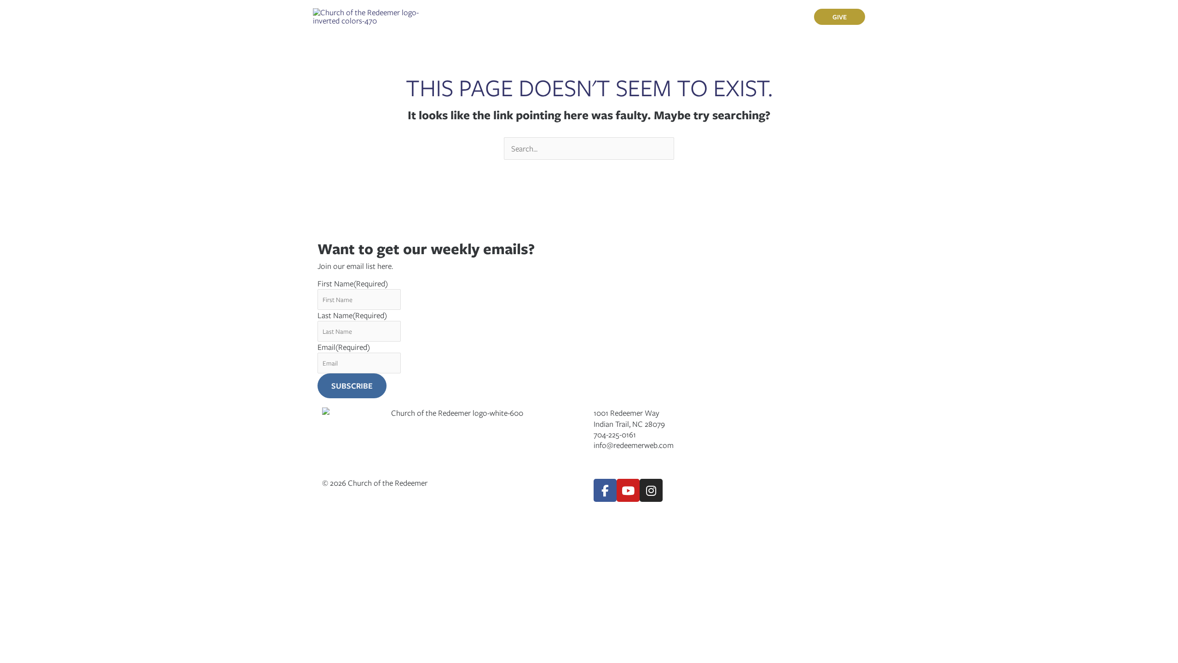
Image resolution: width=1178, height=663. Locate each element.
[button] (504, 16)
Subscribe (352, 385)
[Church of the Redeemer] (367, 15)
